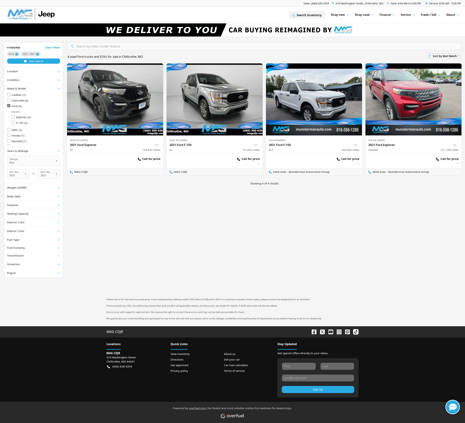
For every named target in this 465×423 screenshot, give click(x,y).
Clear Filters (52, 47)
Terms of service (234, 371)
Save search (35, 61)
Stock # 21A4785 (79, 140)
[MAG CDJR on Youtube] (329, 331)
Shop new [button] (338, 15)
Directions (177, 359)
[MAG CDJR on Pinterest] (346, 331)
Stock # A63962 (376, 140)
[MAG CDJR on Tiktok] (354, 331)
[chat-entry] (452, 407)
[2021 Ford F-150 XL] (215, 99)
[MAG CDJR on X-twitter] (321, 331)
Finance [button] (385, 15)
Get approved (179, 365)
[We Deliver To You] (232, 29)
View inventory (180, 354)
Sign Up (318, 389)
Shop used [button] (362, 15)
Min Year (14, 172)
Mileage (13, 159)
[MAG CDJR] (41, 15)
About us (229, 354)
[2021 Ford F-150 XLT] (314, 99)
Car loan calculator (236, 365)
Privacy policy (179, 371)
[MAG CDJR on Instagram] (337, 331)
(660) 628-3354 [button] (122, 366)
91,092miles (251, 150)
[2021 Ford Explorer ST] (115, 99)
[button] (358, 3)
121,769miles (449, 150)
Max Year (45, 172)
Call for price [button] (151, 159)
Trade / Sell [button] (428, 15)
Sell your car (232, 359)
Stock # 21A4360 (178, 140)
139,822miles (151, 150)
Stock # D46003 (277, 140)
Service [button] (406, 15)
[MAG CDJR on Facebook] (312, 331)
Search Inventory (309, 15)
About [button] (450, 15)
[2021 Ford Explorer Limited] (413, 99)
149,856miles (350, 150)
